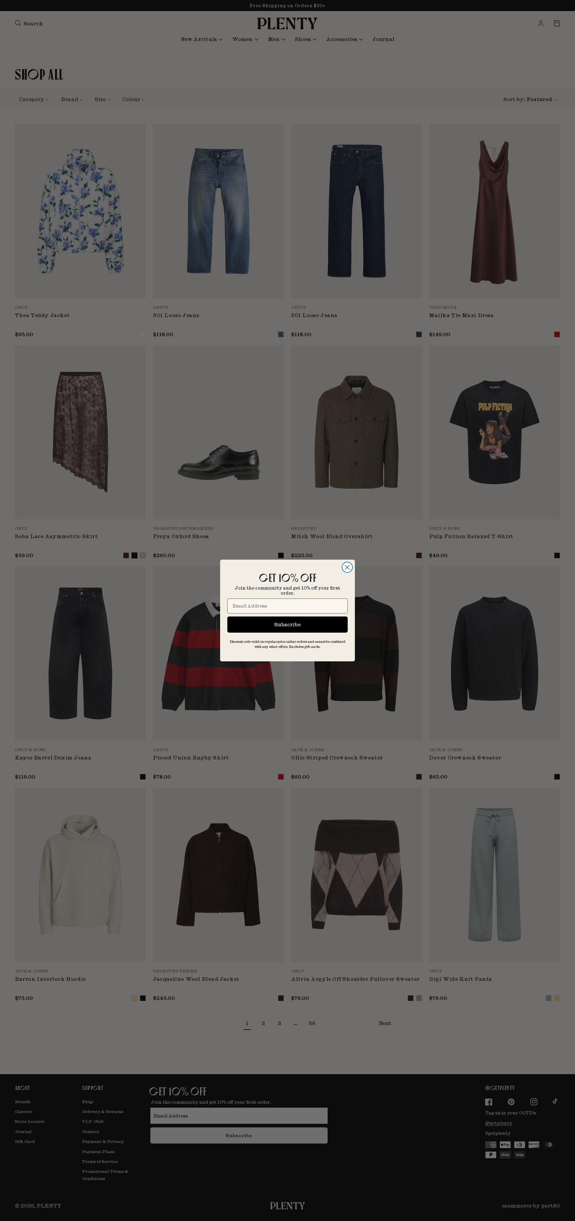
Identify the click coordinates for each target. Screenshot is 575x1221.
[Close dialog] (347, 567)
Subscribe (287, 624)
